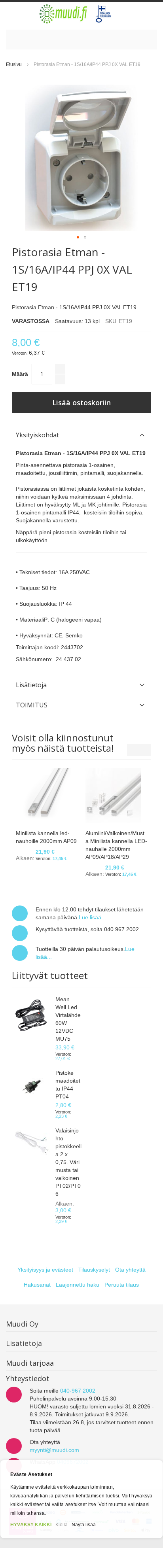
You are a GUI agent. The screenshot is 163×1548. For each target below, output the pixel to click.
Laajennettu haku (77, 1284)
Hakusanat (37, 1284)
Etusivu (14, 64)
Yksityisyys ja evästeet (45, 1269)
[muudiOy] (75, 14)
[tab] (81, 435)
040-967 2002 (77, 1390)
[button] (78, 237)
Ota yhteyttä (130, 1269)
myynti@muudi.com (54, 1450)
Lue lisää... (92, 917)
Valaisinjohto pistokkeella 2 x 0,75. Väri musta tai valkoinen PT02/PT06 (68, 1162)
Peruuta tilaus (121, 1284)
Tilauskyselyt (94, 1269)
